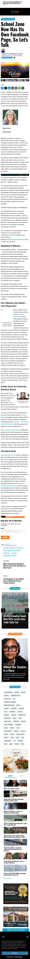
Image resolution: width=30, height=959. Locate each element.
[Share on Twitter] (5, 88)
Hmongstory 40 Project (11, 430)
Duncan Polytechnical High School (13, 548)
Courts (17, 5)
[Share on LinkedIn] (9, 88)
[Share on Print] (12, 88)
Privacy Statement (18, 957)
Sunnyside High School (8, 455)
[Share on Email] (16, 88)
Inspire (5, 664)
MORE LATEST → (8, 878)
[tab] (10, 776)
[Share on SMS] (19, 88)
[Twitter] (14, 57)
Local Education (8, 19)
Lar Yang (13, 553)
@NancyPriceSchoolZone (15, 239)
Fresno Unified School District (11, 550)
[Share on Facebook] (2, 88)
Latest (5, 613)
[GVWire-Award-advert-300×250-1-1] (15, 903)
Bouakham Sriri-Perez (10, 545)
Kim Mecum (6, 553)
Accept (15, 953)
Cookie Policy (10, 957)
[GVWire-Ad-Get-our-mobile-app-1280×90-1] (15, 175)
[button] (27, 937)
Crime (5, 797)
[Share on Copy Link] (22, 88)
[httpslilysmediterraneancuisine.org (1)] (15, 773)
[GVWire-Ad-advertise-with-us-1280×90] (15, 81)
